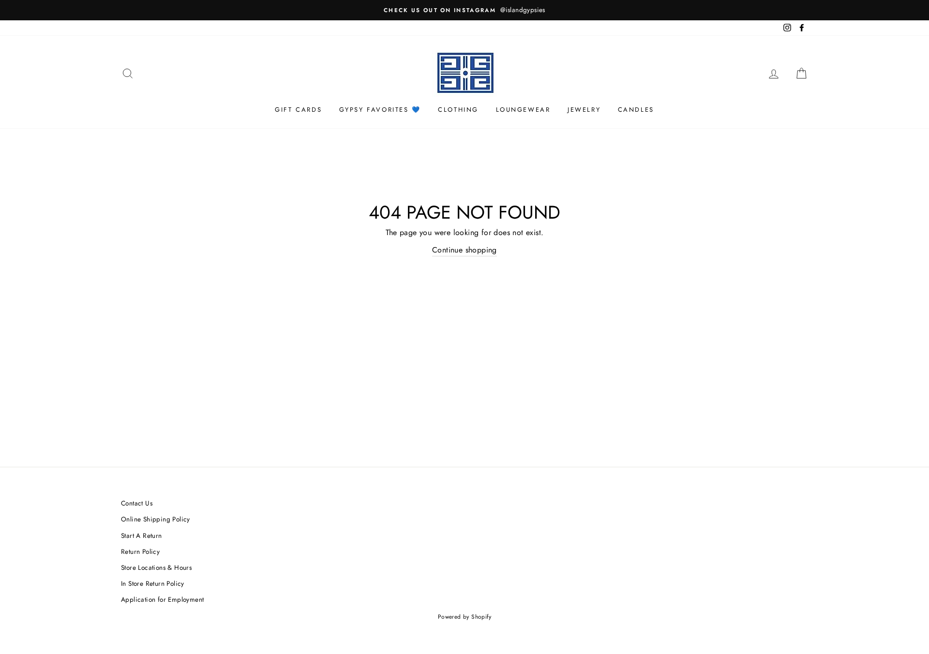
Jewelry (584, 109)
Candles (636, 109)
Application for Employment (162, 599)
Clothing (458, 109)
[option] (464, 10)
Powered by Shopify (464, 616)
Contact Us (136, 503)
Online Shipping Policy (155, 519)
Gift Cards (298, 109)
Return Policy (140, 551)
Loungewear (523, 109)
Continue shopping (464, 249)
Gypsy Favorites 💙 (380, 109)
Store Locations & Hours (156, 567)
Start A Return (141, 535)
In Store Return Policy (152, 583)
